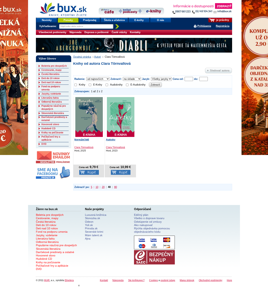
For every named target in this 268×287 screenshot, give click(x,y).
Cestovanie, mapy (51, 70)
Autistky (110, 139)
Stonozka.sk (92, 218)
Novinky (47, 20)
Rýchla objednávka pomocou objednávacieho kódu (152, 230)
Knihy (82, 84)
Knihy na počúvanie (52, 132)
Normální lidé (81, 139)
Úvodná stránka (82, 56)
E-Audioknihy (138, 84)
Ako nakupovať (143, 225)
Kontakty (135, 32)
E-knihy (139, 20)
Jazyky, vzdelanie (51, 93)
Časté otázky (119, 32)
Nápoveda (75, 32)
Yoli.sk (89, 225)
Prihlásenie (204, 26)
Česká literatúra (50, 74)
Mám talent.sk (93, 235)
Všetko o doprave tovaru (149, 218)
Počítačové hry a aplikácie (50, 138)
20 (103, 187)
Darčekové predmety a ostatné (55, 252)
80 (115, 187)
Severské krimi (94, 231)
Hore (229, 280)
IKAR (47, 280)
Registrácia (222, 26)
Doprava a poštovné (96, 32)
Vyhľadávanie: (48, 26)
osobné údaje (167, 280)
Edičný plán (141, 214)
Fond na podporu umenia (51, 231)
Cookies (153, 280)
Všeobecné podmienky (52, 32)
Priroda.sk (91, 228)
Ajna (87, 238)
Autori (97, 56)
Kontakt (104, 280)
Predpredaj (89, 20)
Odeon (89, 221)
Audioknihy (116, 84)
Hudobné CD (48, 128)
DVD (43, 144)
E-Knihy (97, 84)
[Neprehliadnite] (202, 9)
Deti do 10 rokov (50, 78)
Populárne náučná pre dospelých (56, 245)
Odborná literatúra (51, 101)
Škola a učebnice (114, 20)
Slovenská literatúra (52, 113)
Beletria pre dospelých (54, 66)
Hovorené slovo (50, 124)
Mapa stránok (187, 280)
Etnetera (69, 280)
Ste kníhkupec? (136, 280)
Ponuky (68, 20)
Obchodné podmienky (210, 280)
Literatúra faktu (50, 98)
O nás (160, 20)
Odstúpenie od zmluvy (148, 221)
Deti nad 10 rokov (51, 82)
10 (97, 187)
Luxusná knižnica (95, 214)
